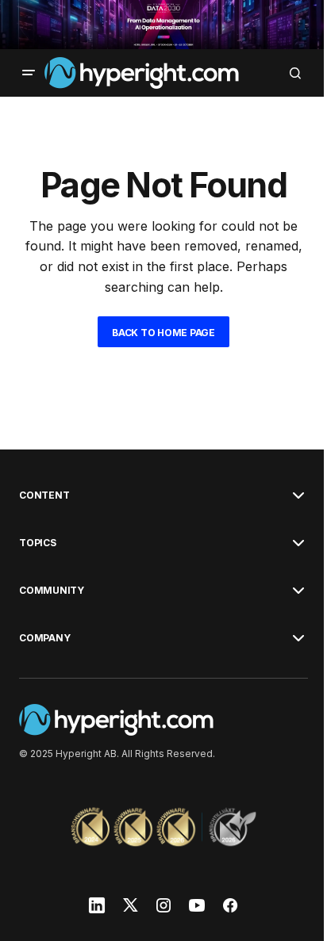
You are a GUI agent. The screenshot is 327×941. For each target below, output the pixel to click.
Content (44, 495)
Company (44, 638)
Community (51, 590)
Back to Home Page (163, 333)
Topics (37, 543)
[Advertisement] (163, 24)
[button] (28, 72)
